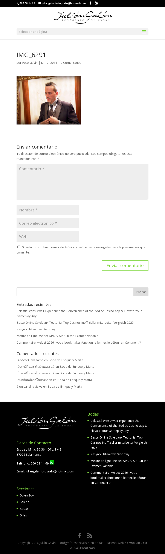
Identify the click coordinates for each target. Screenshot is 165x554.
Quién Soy (27, 495)
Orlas (23, 515)
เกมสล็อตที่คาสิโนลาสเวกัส (34, 380)
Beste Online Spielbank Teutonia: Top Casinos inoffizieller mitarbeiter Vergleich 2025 (75, 322)
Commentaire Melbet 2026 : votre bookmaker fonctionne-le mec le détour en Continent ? (79, 342)
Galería (24, 502)
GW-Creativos (84, 548)
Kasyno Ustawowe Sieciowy (36, 329)
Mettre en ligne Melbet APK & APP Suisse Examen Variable (57, 336)
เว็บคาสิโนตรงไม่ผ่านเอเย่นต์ (36, 366)
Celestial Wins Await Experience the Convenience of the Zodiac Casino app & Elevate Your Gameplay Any (118, 426)
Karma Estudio (136, 543)
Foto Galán (30, 63)
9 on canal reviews (29, 386)
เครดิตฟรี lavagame (30, 360)
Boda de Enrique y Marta (66, 360)
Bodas (24, 509)
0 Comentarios (71, 63)
